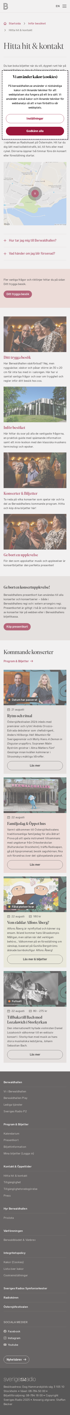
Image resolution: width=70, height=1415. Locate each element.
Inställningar (35, 118)
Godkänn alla (35, 131)
